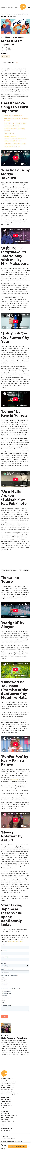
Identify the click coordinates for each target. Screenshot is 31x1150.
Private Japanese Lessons (8, 1087)
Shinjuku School (6, 1099)
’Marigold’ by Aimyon (10, 136)
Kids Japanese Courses (7, 1089)
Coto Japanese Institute (9, 1115)
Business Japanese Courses (8, 1091)
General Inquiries (7, 7)
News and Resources (8, 1121)
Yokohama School (6, 1105)
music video (14, 779)
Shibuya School (6, 1097)
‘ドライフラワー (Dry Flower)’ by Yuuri (15, 123)
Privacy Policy (5, 1136)
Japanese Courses (7, 1078)
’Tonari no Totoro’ (9, 133)
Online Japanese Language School (10, 1094)
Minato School (6, 1103)
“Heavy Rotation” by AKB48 (12, 146)
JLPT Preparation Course (7, 1085)
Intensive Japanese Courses (8, 1081)
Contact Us (5, 1107)
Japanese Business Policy (8, 1138)
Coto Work (4, 1119)
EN (16, 7)
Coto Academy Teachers (14, 1038)
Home (3, 14)
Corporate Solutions (8, 1123)
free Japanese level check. (15, 941)
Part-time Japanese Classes (8, 1083)
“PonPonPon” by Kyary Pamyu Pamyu (15, 143)
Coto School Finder (7, 1117)
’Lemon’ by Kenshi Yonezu (11, 126)
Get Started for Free (17, 1146)
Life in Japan (5, 56)
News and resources (11, 14)
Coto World (5, 1113)
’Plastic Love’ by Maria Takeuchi (13, 115)
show (17, 62)
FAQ (2, 1125)
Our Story (4, 1111)
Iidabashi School (6, 1101)
